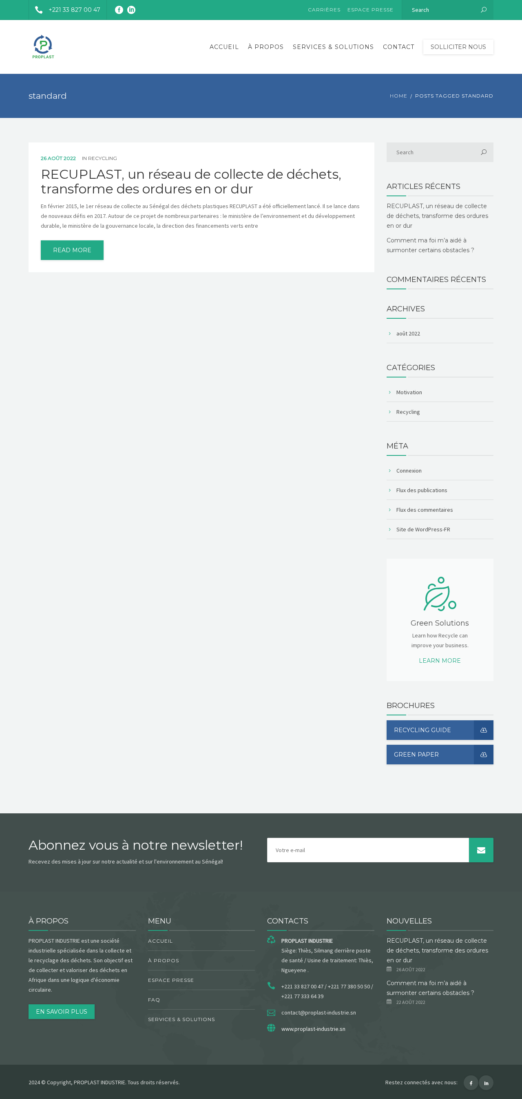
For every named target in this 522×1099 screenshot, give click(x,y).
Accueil (224, 47)
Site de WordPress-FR (423, 529)
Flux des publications (421, 490)
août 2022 (408, 333)
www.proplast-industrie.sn (313, 1028)
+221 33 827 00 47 (74, 9)
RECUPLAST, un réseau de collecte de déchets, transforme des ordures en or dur (191, 181)
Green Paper (416, 754)
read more (72, 250)
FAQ (154, 1000)
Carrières (324, 10)
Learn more (440, 660)
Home (398, 96)
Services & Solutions (333, 47)
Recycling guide (422, 730)
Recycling (102, 158)
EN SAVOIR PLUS (61, 1011)
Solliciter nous (458, 47)
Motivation (409, 392)
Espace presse (370, 10)
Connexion (409, 470)
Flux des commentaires (424, 509)
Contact (398, 47)
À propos (266, 47)
